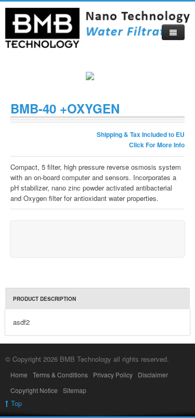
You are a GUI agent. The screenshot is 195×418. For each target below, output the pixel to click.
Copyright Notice (34, 390)
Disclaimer (153, 374)
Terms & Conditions (60, 374)
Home (19, 374)
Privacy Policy (113, 374)
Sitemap (74, 390)
